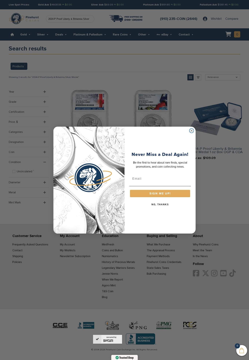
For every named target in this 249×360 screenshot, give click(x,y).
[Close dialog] (191, 130)
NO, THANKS (160, 204)
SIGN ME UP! (160, 193)
